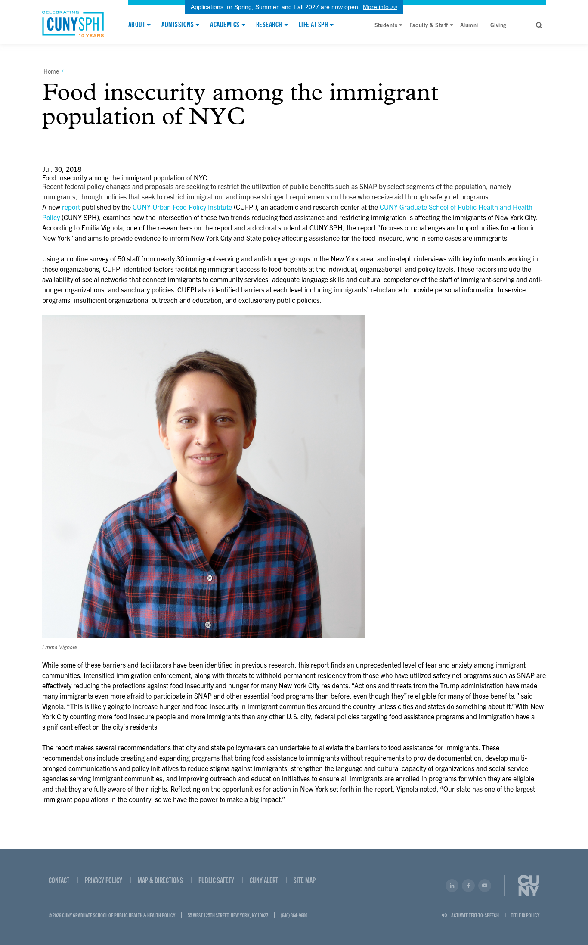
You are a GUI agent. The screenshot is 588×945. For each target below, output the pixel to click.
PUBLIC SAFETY (216, 880)
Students (386, 24)
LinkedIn (452, 885)
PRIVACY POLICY (103, 880)
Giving (498, 24)
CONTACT (59, 880)
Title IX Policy (525, 915)
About (136, 24)
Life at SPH (313, 24)
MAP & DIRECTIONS (160, 880)
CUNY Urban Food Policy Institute (182, 206)
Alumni (469, 24)
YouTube (484, 885)
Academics (224, 24)
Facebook (468, 885)
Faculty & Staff (428, 24)
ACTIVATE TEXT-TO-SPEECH (475, 915)
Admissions (177, 24)
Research (269, 24)
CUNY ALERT (264, 880)
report (71, 206)
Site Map (305, 880)
